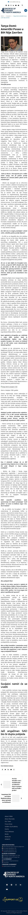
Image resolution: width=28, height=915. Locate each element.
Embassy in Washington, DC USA (11, 855)
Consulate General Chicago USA (11, 857)
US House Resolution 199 (9, 848)
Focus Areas (8, 824)
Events (7, 829)
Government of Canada (9, 866)
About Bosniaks (10, 819)
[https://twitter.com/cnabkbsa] (11, 885)
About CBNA (9, 816)
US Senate (6, 862)
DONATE (7, 839)
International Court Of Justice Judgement (13, 846)
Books (7, 834)
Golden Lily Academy (11, 826)
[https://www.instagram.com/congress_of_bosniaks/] (16, 885)
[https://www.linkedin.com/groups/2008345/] (21, 885)
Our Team (8, 821)
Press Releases (9, 831)
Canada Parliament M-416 (10, 851)
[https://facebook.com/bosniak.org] (7, 885)
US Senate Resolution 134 (9, 850)
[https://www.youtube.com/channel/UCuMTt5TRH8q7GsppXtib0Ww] (7, 889)
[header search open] (22, 5)
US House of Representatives (10, 860)
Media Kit (8, 837)
